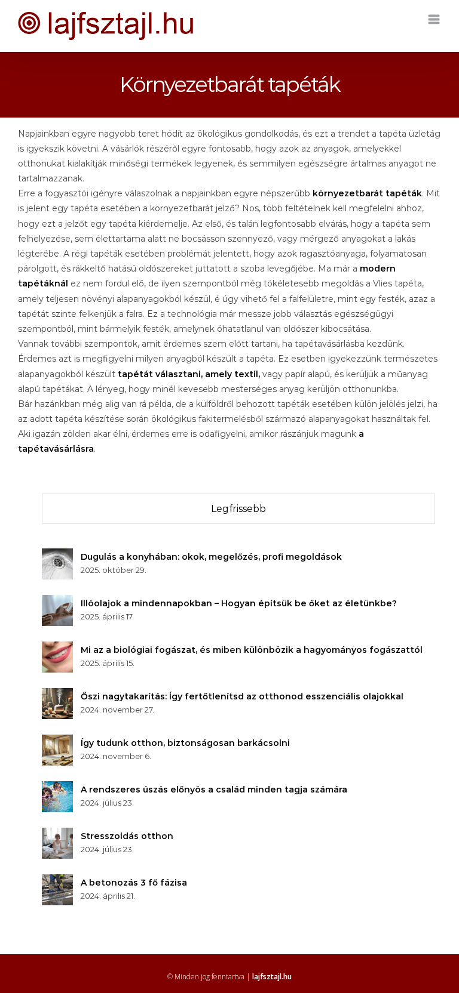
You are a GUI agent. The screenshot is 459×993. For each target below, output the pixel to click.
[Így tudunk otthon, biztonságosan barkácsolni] (57, 741)
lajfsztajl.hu (272, 977)
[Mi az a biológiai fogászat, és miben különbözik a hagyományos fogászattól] (57, 648)
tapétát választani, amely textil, (189, 374)
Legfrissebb (238, 508)
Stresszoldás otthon (127, 836)
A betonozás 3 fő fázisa (134, 882)
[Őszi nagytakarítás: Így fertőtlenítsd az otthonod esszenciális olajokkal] (57, 695)
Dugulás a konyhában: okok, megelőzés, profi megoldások (211, 556)
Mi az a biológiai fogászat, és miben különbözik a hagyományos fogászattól (252, 649)
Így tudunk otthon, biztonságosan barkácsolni (185, 743)
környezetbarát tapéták (367, 193)
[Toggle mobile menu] (435, 19)
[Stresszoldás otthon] (57, 834)
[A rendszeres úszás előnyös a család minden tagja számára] (57, 788)
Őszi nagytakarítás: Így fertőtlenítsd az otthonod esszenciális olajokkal (242, 696)
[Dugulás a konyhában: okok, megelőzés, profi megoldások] (57, 555)
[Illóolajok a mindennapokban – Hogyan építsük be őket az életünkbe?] (57, 602)
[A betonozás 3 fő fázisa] (57, 881)
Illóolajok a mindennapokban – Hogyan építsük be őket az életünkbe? (239, 603)
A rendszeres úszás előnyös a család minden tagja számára (214, 789)
